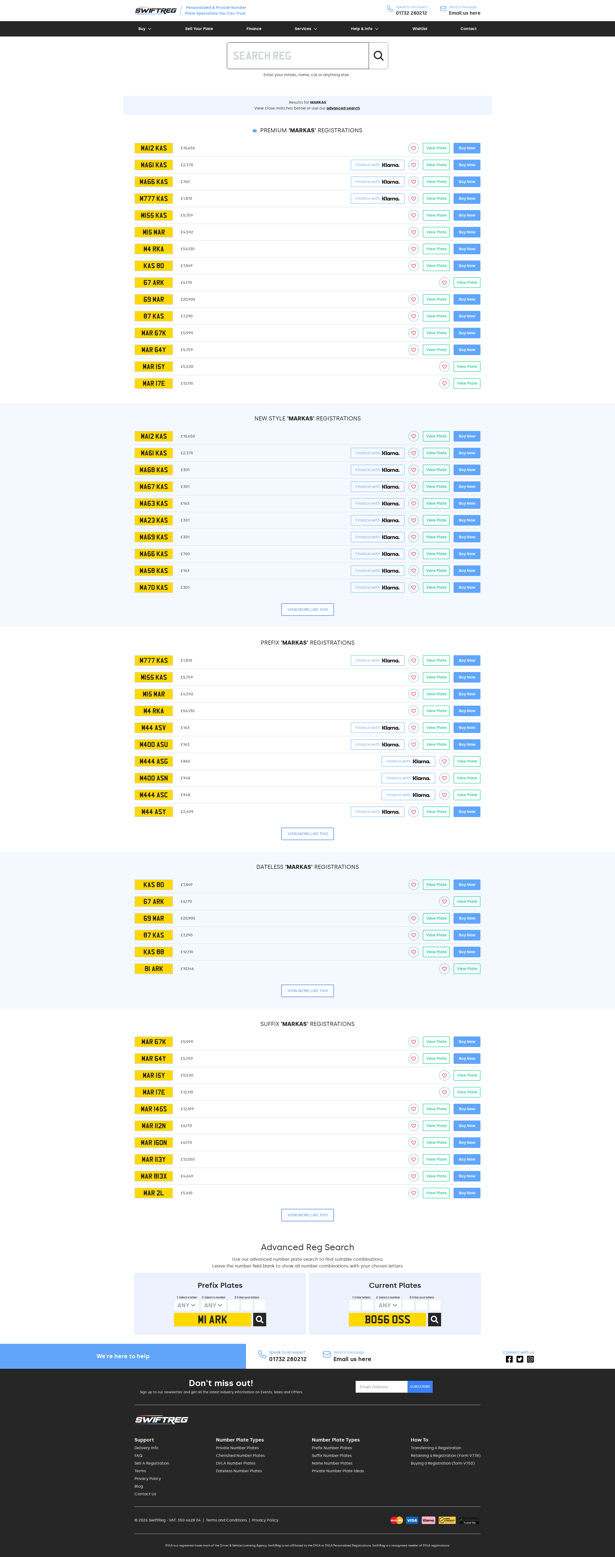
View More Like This (308, 609)
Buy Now (467, 148)
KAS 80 (153, 265)
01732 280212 (411, 13)
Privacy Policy (148, 1478)
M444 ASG (154, 761)
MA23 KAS (154, 520)
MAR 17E (154, 383)
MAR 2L (153, 1193)
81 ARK (154, 968)
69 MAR (153, 299)
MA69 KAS (154, 537)
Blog (139, 1486)
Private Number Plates (237, 1448)
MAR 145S (154, 1109)
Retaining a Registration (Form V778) (445, 1455)
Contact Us (145, 1494)
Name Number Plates (332, 1463)
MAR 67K (153, 333)
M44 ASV (153, 727)
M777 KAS (154, 198)
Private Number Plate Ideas (338, 1471)
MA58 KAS (154, 570)
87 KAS (153, 316)
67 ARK (153, 282)
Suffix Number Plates (332, 1455)
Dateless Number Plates (239, 1471)
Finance (254, 28)
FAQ (138, 1455)
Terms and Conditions (226, 1520)
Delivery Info (146, 1448)
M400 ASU (154, 744)
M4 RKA (153, 249)
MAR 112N (154, 1125)
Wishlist (419, 28)
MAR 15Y (154, 366)
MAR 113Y (154, 1159)
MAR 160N (154, 1142)
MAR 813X (154, 1176)
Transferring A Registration (436, 1448)
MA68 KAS (154, 470)
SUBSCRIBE (420, 1386)
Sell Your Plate (199, 28)
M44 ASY (153, 811)
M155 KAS (154, 215)
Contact (469, 28)
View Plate (436, 148)
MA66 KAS (154, 181)
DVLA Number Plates (235, 1463)
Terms (140, 1471)
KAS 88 (153, 952)
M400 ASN (154, 778)
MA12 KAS (154, 148)
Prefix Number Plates (332, 1448)
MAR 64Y (153, 349)
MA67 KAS (154, 486)
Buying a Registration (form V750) (443, 1463)
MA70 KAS (154, 587)
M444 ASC (154, 795)
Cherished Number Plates (240, 1455)
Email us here (464, 13)
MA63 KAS (154, 503)
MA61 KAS (154, 165)
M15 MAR (154, 232)
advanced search (343, 108)
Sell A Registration (152, 1463)
